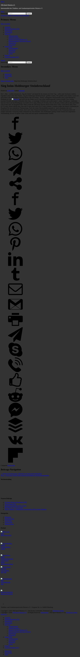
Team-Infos (12, 50)
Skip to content (5, 24)
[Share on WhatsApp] (15, 160)
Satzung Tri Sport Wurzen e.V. (18, 39)
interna (11, 53)
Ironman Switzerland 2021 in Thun (15, 506)
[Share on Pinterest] (15, 251)
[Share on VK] (15, 447)
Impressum (12, 45)
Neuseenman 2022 (10, 504)
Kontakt (7, 55)
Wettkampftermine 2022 (12, 29)
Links (6, 78)
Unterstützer (8, 32)
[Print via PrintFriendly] (15, 326)
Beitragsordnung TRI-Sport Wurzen (20, 41)
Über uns (7, 34)
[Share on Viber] (15, 371)
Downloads (8, 76)
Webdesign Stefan (58, 611)
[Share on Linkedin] (15, 266)
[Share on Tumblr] (15, 281)
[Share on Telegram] (15, 175)
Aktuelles (8, 27)
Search (3, 60)
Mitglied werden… (14, 38)
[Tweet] (15, 145)
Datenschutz (12, 43)
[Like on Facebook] (15, 386)
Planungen (12, 52)
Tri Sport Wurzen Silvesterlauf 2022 (16, 502)
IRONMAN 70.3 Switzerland (14, 507)
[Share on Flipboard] (15, 462)
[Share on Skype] (15, 356)
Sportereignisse (13, 48)
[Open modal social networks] (15, 190)
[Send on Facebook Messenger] (15, 417)
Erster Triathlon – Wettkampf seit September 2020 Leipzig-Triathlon (26, 509)
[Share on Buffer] (15, 432)
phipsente (22, 90)
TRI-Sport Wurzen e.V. (8, 5)
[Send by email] (15, 296)
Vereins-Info (8, 46)
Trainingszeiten (13, 36)
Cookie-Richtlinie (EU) (12, 57)
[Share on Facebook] (15, 130)
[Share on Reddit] (15, 402)
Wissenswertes (9, 524)
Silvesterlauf (8, 30)
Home (3, 81)
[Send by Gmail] (15, 311)
